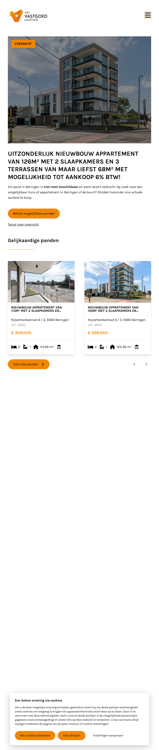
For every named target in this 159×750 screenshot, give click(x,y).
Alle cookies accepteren (35, 735)
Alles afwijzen (72, 735)
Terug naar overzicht (23, 224)
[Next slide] (146, 364)
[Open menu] (148, 15)
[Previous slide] (135, 364)
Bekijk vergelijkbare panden (34, 213)
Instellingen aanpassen (108, 735)
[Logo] (28, 15)
